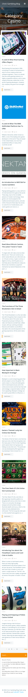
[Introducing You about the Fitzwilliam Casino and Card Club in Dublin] (14, 534)
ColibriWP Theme (18, 692)
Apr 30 (15, 65)
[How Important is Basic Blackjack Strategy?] (14, 353)
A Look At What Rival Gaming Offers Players (13, 662)
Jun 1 (14, 250)
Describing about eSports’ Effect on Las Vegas (13, 671)
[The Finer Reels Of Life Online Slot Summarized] (14, 472)
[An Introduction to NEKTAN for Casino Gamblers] (14, 165)
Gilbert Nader (7, 65)
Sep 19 (15, 188)
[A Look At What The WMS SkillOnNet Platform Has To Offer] (14, 107)
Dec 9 (15, 494)
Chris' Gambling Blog (11, 3)
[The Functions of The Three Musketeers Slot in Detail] (14, 289)
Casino (3, 56)
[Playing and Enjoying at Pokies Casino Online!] (14, 598)
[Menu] (24, 3)
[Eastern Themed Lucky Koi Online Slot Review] (14, 413)
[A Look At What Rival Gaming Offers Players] (14, 43)
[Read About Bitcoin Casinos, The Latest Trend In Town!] (14, 227)
